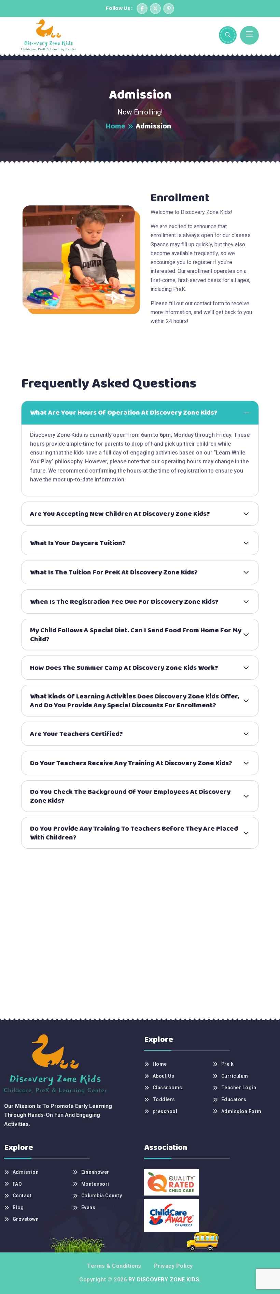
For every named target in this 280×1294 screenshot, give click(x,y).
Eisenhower (95, 1172)
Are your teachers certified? (76, 733)
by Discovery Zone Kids (163, 1279)
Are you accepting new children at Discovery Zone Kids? (120, 513)
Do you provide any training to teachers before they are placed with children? (134, 833)
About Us (163, 1076)
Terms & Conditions (114, 1266)
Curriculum (234, 1076)
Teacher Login (238, 1087)
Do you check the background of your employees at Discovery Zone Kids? (130, 796)
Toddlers (164, 1099)
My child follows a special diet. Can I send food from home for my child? (135, 635)
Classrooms (167, 1087)
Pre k (227, 1064)
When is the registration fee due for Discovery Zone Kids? (124, 601)
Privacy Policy (173, 1266)
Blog (18, 1207)
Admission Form (241, 1111)
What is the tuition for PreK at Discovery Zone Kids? (114, 572)
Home (115, 126)
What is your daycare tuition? (78, 543)
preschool (165, 1111)
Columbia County (101, 1195)
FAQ (17, 1184)
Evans (88, 1207)
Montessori (95, 1184)
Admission (26, 1172)
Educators (233, 1099)
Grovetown (26, 1219)
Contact (22, 1195)
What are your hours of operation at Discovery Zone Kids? (124, 412)
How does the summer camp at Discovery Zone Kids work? (124, 667)
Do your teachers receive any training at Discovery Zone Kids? (131, 763)
